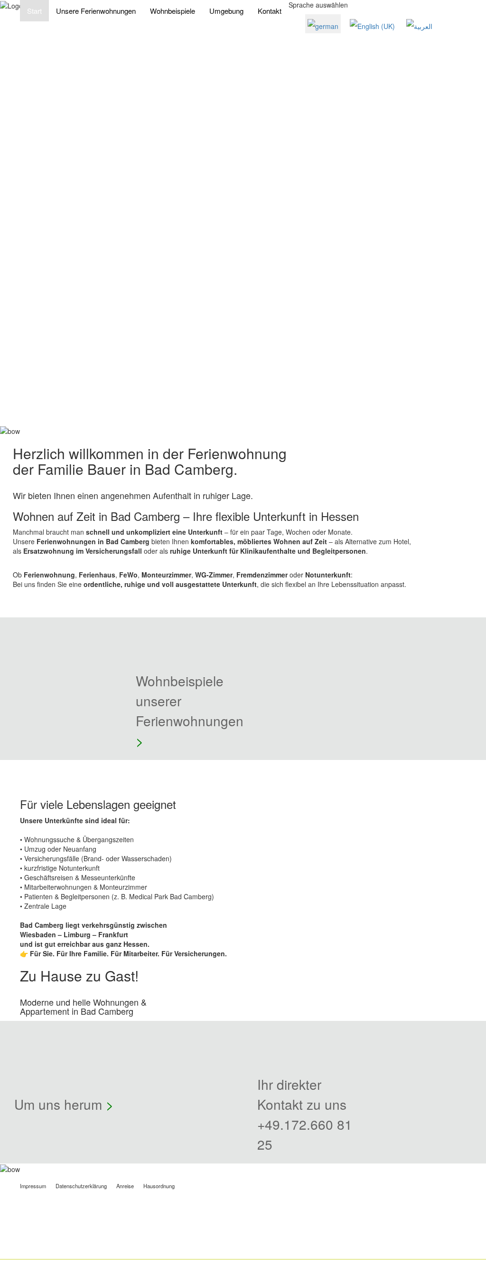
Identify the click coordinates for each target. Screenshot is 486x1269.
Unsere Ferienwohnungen (96, 11)
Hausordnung (159, 1186)
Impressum (33, 1186)
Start (34, 11)
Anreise (125, 1186)
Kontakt (269, 11)
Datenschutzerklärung (81, 1186)
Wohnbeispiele (172, 11)
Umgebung (226, 11)
